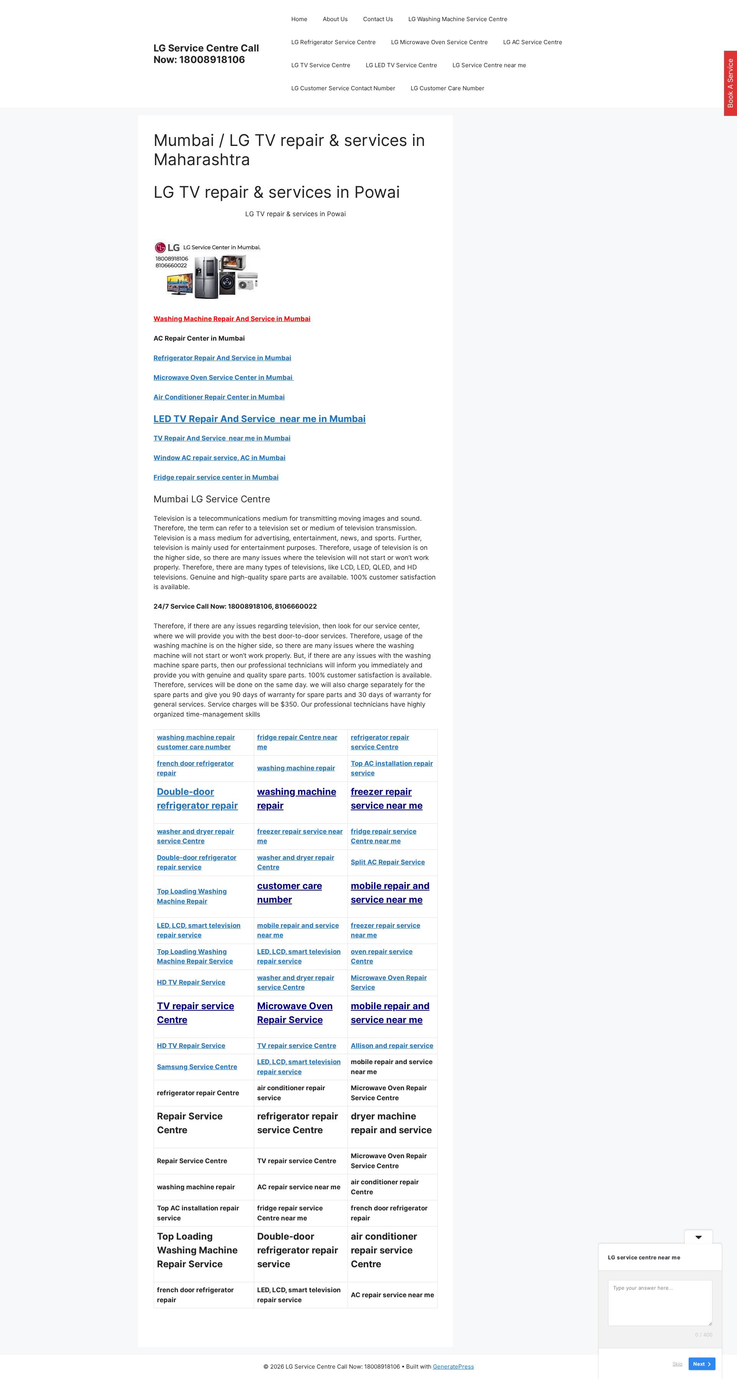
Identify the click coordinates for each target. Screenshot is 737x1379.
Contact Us (378, 19)
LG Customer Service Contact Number (343, 88)
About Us (335, 19)
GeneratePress (453, 1366)
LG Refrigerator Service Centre (333, 42)
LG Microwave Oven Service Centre (439, 42)
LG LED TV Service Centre (401, 65)
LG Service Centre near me (489, 65)
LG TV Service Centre (320, 65)
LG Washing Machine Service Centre (457, 19)
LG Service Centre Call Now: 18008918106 (206, 53)
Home (299, 19)
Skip (677, 1363)
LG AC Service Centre (532, 42)
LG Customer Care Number (447, 88)
